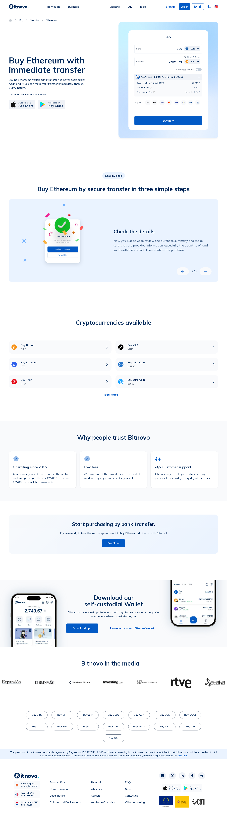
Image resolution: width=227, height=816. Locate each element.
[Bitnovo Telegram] (201, 775)
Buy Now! (113, 543)
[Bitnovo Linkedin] (182, 775)
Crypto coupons (59, 789)
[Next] (206, 271)
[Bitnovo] (19, 6)
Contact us (131, 795)
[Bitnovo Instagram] (162, 775)
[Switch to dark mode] (209, 7)
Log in (184, 6)
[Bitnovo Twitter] (172, 775)
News (128, 789)
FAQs (128, 782)
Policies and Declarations (65, 802)
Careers (95, 795)
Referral (96, 782)
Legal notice (57, 795)
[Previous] (183, 271)
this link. (183, 755)
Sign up (170, 6)
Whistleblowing (135, 802)
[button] (216, 6)
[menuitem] (53, 6)
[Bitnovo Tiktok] (191, 775)
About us (96, 789)
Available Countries (103, 802)
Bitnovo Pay (57, 782)
